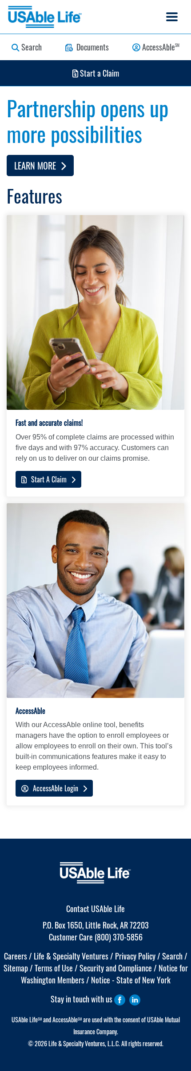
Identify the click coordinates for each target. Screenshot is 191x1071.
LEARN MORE (37, 165)
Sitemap (16, 968)
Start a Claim (98, 73)
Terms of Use (54, 968)
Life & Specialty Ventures (71, 956)
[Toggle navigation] (171, 17)
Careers (15, 956)
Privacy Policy (135, 956)
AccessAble (159, 47)
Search (31, 47)
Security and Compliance (116, 968)
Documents (91, 47)
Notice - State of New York (131, 980)
